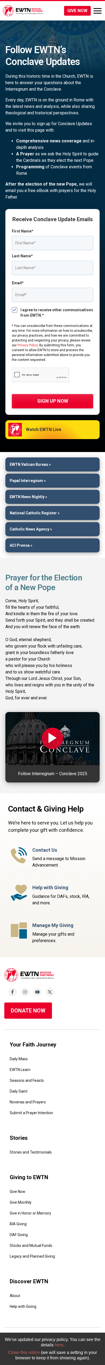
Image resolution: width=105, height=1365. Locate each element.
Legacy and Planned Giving (32, 1256)
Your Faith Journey (33, 1044)
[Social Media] (13, 992)
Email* (18, 283)
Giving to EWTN (29, 1177)
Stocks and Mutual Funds (31, 1245)
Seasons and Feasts (27, 1080)
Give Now (17, 1191)
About (15, 1296)
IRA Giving (18, 1224)
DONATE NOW (28, 1010)
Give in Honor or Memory (30, 1213)
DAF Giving (19, 1235)
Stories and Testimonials (31, 1152)
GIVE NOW (77, 10)
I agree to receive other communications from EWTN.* (56, 312)
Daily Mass (19, 1059)
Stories (19, 1138)
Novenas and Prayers (28, 1102)
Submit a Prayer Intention (31, 1113)
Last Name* (22, 256)
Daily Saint (18, 1091)
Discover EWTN (29, 1281)
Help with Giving (23, 1306)
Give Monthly (21, 1202)
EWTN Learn (20, 1070)
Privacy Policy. (28, 345)
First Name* (22, 231)
